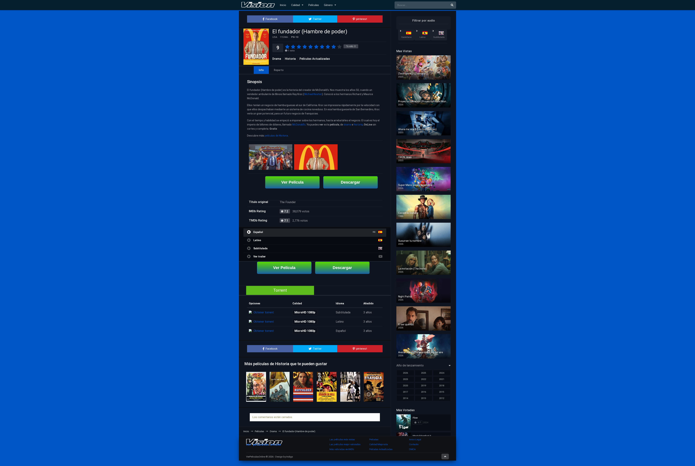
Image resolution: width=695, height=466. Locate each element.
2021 (441, 379)
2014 (405, 398)
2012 (441, 398)
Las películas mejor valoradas (345, 444)
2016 (423, 392)
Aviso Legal (415, 439)
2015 (441, 392)
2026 (405, 372)
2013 (423, 398)
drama (347, 124)
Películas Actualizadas (315, 58)
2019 (423, 385)
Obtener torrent (264, 312)
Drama (276, 58)
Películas (313, 5)
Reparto (279, 70)
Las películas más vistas (342, 439)
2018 (441, 385)
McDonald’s (299, 124)
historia (358, 124)
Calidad (295, 5)
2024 (441, 372)
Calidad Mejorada (378, 444)
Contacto (414, 444)
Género (328, 5)
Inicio (283, 5)
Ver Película (292, 182)
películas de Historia (276, 135)
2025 (423, 372)
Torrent (280, 290)
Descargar (350, 182)
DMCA (412, 449)
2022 (423, 379)
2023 (405, 379)
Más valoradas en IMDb (341, 449)
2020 (405, 385)
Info (261, 70)
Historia (290, 58)
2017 (405, 392)
